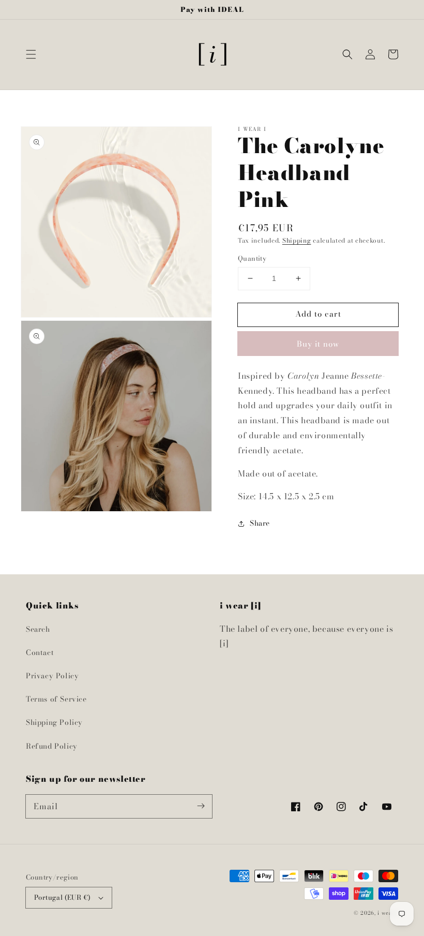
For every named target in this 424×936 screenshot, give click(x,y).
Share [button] (260, 523)
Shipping (296, 240)
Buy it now (318, 344)
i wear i (387, 913)
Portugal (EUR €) (62, 897)
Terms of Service (56, 699)
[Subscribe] (200, 806)
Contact (40, 652)
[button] (31, 54)
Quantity (252, 258)
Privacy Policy (52, 675)
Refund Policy (52, 746)
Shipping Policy (54, 722)
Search (38, 629)
